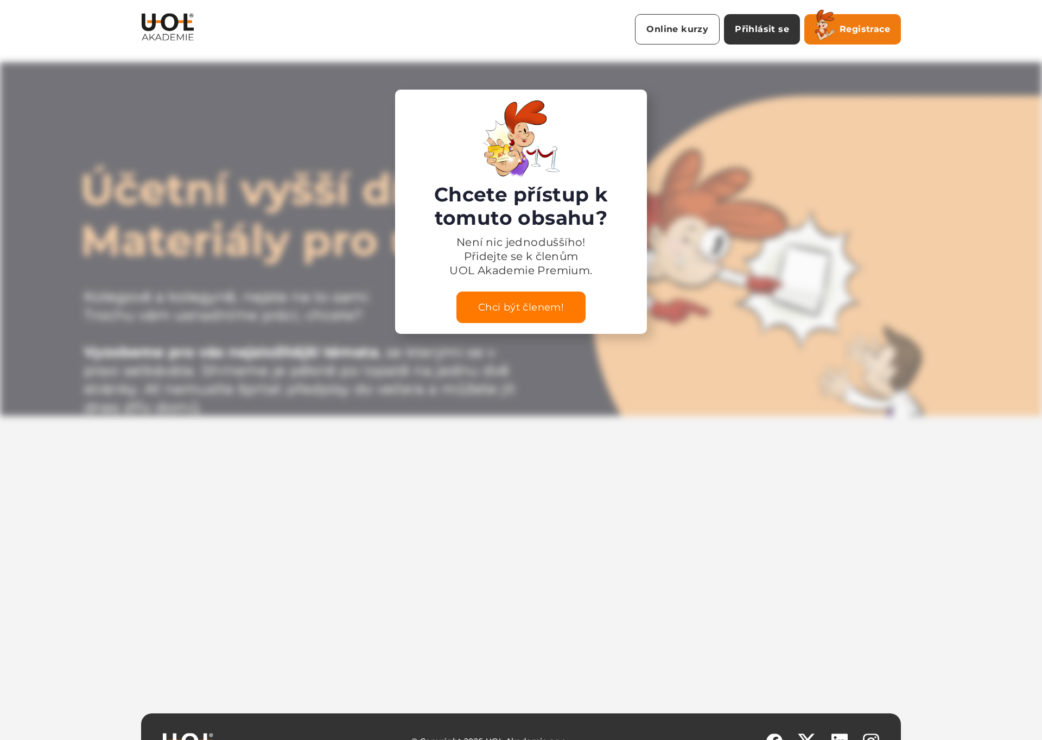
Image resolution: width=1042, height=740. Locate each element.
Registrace (865, 29)
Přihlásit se (762, 29)
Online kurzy (677, 29)
